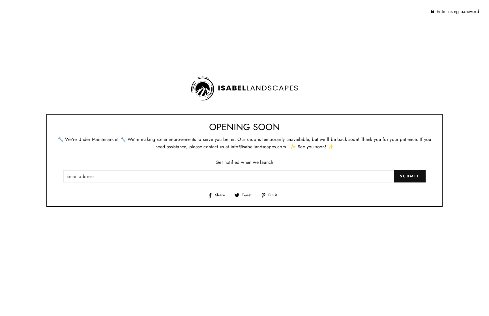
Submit (410, 176)
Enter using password (458, 11)
